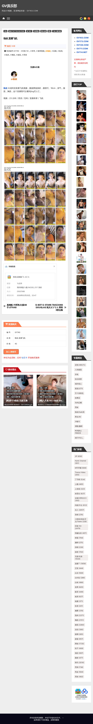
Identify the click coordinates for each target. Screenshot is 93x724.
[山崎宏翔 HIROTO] (81, 95)
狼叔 (49, 51)
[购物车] (85, 18)
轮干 (79, 648)
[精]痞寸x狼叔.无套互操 (16, 400)
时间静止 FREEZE (78, 432)
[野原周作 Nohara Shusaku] (81, 323)
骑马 (79, 662)
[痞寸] (81, 203)
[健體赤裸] (81, 258)
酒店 (79, 653)
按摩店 (77, 398)
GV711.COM (82, 48)
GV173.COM (82, 41)
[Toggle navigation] (8, 18)
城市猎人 (78, 384)
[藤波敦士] (81, 334)
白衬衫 (80, 578)
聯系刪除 (55, 720)
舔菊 (79, 639)
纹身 (79, 606)
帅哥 (33, 51)
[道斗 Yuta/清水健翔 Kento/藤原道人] (81, 236)
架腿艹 (80, 563)
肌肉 (7, 55)
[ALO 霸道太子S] (81, 214)
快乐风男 (78, 379)
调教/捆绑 (78, 426)
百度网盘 (36, 31)
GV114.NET (82, 52)
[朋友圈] (81, 18)
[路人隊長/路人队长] (81, 301)
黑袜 (76, 407)
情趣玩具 (81, 533)
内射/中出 (81, 505)
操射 (79, 552)
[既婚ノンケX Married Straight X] (81, 192)
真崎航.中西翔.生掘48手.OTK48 (17, 306)
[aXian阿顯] (81, 279)
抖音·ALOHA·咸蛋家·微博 (13, 391)
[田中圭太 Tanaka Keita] (81, 247)
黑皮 (79, 672)
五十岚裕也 (79, 393)
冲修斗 (77, 421)
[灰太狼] (81, 345)
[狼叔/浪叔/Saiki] (14, 74)
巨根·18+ (25, 51)
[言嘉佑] (81, 160)
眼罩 (79, 592)
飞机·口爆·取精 (57, 31)
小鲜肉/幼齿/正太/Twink (81, 520)
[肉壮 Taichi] (81, 312)
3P (78, 456)
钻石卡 (24, 357)
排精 (79, 547)
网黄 (49, 31)
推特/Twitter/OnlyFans (16, 31)
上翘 (79, 484)
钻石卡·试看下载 (15, 397)
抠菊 (79, 538)
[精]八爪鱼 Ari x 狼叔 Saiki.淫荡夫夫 (55, 400)
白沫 (79, 573)
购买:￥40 (11, 46)
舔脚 (79, 634)
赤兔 (76, 374)
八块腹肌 (78, 370)
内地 (5, 31)
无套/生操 (78, 557)
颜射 (79, 658)
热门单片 (29, 31)
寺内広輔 (78, 403)
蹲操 (79, 644)
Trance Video (80, 473)
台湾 (46, 388)
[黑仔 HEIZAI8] (81, 225)
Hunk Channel (80, 462)
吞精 (79, 515)
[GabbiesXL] (81, 268)
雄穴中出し (79, 438)
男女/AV (78, 417)
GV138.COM (83, 45)
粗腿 (79, 601)
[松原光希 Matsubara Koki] (81, 149)
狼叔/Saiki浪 (79, 412)
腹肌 (19, 55)
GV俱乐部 (9, 6)
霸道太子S (79, 388)
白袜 (79, 582)
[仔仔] (81, 290)
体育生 (80, 494)
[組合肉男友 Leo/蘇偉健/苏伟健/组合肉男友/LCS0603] (81, 138)
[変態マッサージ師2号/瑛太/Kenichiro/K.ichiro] (81, 181)
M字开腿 (80, 468)
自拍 (79, 629)
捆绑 (79, 542)
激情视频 (41, 51)
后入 (79, 510)
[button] (88, 18)
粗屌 (60, 51)
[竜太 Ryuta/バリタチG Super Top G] (81, 171)
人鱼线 (80, 489)
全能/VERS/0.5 (80, 499)
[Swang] (81, 116)
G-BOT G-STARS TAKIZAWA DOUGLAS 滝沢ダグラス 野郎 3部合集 (49, 307)
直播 (55, 51)
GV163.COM (83, 37)
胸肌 (13, 55)
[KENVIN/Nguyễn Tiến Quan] (81, 105)
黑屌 (25, 55)
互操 (8, 388)
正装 (79, 568)
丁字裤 (80, 479)
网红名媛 (43, 31)
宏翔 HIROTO (80, 365)
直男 (79, 587)
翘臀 (79, 611)
